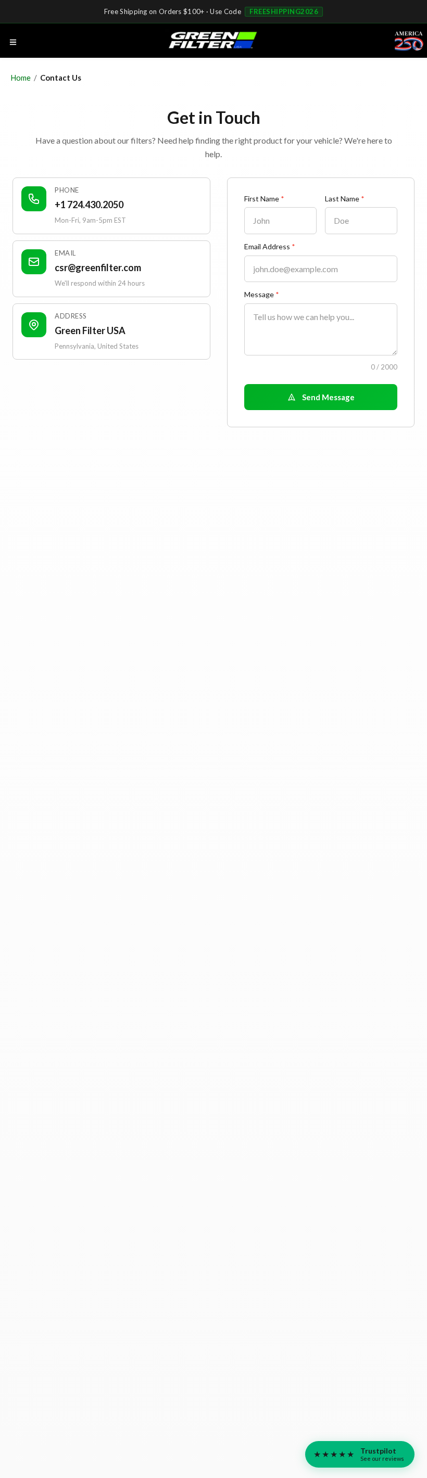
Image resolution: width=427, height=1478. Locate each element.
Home (20, 77)
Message (261, 294)
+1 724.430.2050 (89, 204)
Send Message (328, 397)
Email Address (269, 247)
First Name (264, 199)
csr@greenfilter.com (98, 267)
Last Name (345, 199)
